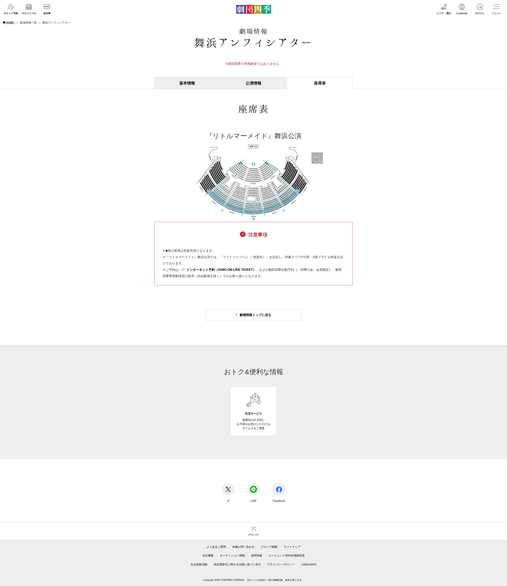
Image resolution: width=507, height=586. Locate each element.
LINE (254, 500)
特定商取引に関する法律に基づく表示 (237, 564)
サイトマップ (292, 546)
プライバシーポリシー (281, 564)
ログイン (480, 13)
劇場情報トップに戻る (255, 315)
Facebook (279, 500)
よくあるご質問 (216, 546)
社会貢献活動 (199, 564)
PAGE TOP (253, 535)
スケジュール (29, 13)
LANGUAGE (308, 564)
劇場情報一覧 (28, 22)
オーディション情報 (232, 555)
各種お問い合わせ (243, 546)
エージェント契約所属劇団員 (287, 555)
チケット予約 (11, 13)
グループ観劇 (269, 546)
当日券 (47, 13)
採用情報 (256, 555)
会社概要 (207, 555)
